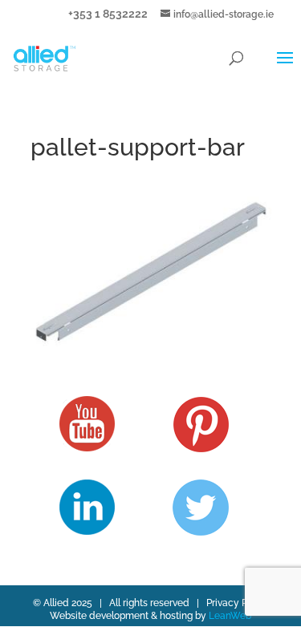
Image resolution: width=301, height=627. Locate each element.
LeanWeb (230, 615)
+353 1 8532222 (108, 13)
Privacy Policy (237, 603)
